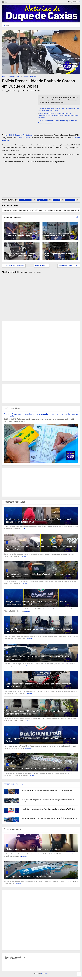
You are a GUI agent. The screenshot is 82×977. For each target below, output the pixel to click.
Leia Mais (24, 529)
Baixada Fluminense (29, 76)
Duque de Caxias (14, 76)
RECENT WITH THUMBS (13, 784)
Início (3, 76)
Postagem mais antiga (68, 266)
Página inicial (41, 266)
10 (7, 764)
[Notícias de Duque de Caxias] (41, 20)
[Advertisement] (19, 109)
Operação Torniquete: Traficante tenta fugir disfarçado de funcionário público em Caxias (58, 109)
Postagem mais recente (14, 266)
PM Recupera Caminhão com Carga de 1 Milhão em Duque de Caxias (59, 235)
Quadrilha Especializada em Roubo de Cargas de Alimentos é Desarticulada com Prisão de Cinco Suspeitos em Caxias (58, 116)
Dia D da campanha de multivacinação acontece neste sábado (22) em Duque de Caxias (49, 818)
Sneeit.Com (44, 973)
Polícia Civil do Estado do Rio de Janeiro (19, 135)
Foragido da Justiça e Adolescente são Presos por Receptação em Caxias (20, 255)
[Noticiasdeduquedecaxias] (9, 2)
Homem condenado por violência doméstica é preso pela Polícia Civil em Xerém (47, 790)
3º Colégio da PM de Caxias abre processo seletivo (29, 876)
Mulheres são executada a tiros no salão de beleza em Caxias (33, 849)
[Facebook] (3, 2)
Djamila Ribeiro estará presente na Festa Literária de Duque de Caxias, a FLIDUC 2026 (48, 809)
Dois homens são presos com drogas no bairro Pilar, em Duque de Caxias (38, 768)
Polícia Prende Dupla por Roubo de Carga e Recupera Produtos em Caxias (21, 235)
